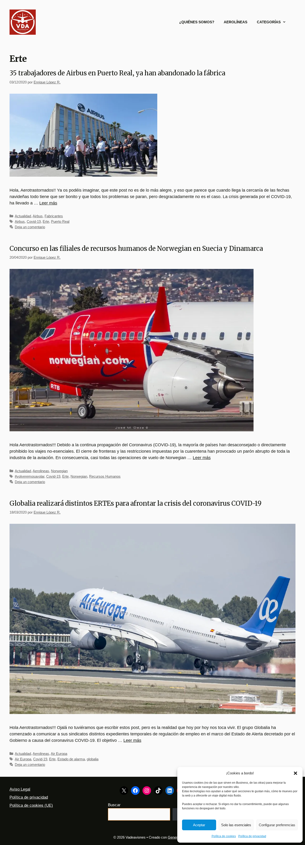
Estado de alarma (71, 759)
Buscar (114, 805)
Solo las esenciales (236, 825)
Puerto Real (60, 221)
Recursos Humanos (105, 476)
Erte (46, 221)
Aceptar (199, 825)
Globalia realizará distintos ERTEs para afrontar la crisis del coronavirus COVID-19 (135, 503)
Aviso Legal (20, 789)
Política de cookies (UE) (31, 805)
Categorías (269, 22)
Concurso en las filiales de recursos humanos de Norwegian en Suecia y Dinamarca (136, 248)
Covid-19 (34, 221)
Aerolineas (41, 471)
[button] (295, 773)
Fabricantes (54, 216)
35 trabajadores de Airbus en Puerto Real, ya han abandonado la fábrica (117, 73)
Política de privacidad (252, 836)
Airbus (38, 216)
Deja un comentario (30, 227)
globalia (92, 759)
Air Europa (59, 754)
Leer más (48, 203)
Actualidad (23, 216)
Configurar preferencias (277, 825)
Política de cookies (224, 836)
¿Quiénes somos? (196, 22)
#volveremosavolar (29, 476)
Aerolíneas (235, 22)
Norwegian (59, 471)
